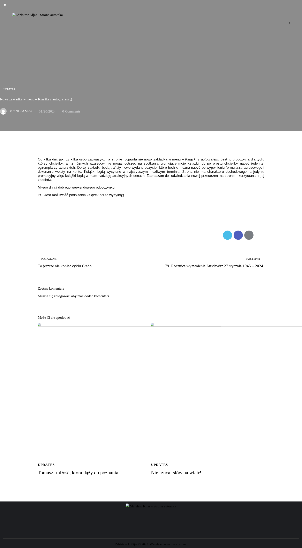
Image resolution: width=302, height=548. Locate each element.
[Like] (42, 235)
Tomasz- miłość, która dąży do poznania (78, 472)
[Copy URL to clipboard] (259, 235)
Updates (9, 89)
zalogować (62, 296)
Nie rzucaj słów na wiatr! (176, 472)
